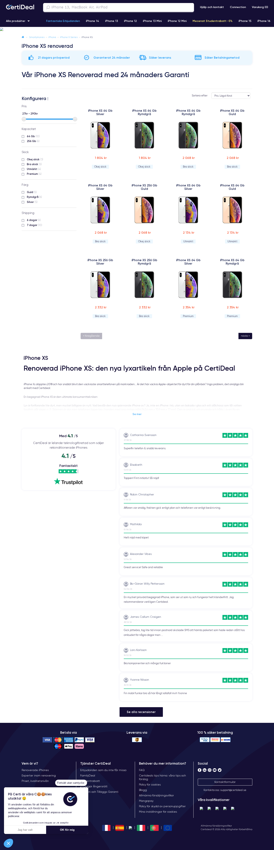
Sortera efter (199, 95)
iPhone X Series (69, 37)
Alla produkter (15, 21)
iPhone (52, 37)
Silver (32, 202)
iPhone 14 (92, 21)
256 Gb (33, 141)
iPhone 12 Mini (177, 21)
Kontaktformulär (225, 782)
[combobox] (118, 7)
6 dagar (34, 220)
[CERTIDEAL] (20, 7)
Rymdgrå (34, 196)
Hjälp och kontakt (212, 7)
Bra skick (34, 164)
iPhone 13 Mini (152, 21)
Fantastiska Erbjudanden (63, 21)
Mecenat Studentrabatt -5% (212, 21)
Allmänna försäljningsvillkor (216, 825)
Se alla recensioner (141, 712)
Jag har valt (25, 829)
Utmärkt (34, 169)
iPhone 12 (130, 21)
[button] (137, 29)
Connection (238, 7)
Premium (34, 173)
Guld (32, 192)
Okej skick (35, 159)
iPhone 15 (244, 21)
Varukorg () (260, 7)
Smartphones (37, 37)
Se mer (137, 414)
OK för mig (67, 829)
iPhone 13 (111, 21)
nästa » (245, 335)
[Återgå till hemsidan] (23, 37)
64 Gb (33, 136)
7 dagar (34, 225)
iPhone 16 (263, 21)
